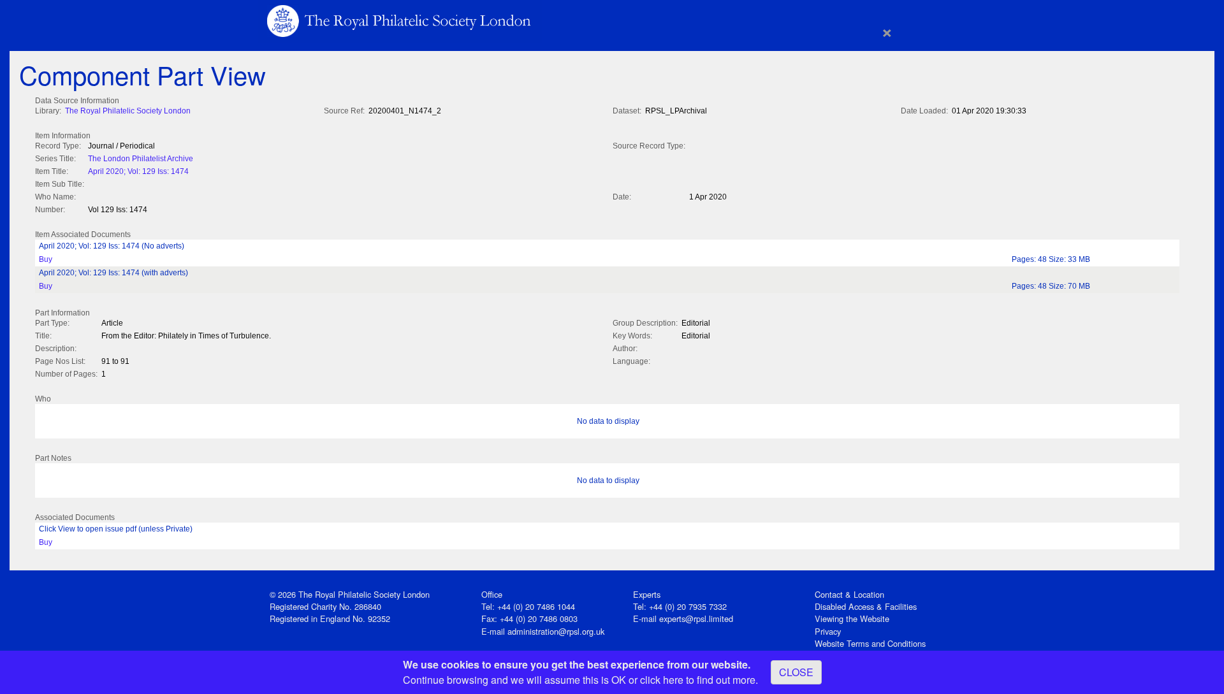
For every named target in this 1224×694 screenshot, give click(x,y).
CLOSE (796, 672)
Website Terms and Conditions (870, 643)
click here (661, 679)
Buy (45, 259)
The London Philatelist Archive (140, 158)
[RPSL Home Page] (400, 20)
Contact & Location (849, 594)
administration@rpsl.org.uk (555, 631)
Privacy (828, 631)
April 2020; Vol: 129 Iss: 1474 (138, 171)
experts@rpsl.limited (696, 618)
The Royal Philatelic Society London (128, 110)
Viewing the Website (852, 618)
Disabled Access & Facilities (866, 606)
